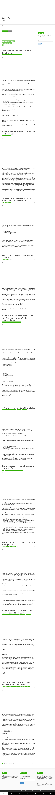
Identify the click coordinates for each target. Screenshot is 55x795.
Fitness (42, 22)
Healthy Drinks (17, 22)
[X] (20, 793)
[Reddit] (27, 793)
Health (6, 22)
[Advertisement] (27, 7)
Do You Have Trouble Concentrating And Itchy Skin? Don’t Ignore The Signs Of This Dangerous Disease (18, 318)
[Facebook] (12, 793)
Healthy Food (11, 22)
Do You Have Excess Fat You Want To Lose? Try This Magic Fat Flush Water (17, 612)
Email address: (40, 38)
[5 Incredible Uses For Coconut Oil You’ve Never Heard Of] (18, 38)
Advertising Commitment (49, 790)
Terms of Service (32, 790)
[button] (52, 23)
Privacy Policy (42, 790)
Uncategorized (20, 54)
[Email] (35, 793)
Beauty (39, 22)
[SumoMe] (51, 793)
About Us (4, 26)
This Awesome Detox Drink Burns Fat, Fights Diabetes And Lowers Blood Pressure (17, 199)
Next (13, 763)
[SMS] (43, 793)
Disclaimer (37, 790)
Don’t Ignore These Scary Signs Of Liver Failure (18, 408)
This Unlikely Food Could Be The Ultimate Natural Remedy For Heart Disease (16, 683)
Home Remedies (33, 22)
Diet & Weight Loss (25, 22)
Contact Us (26, 790)
